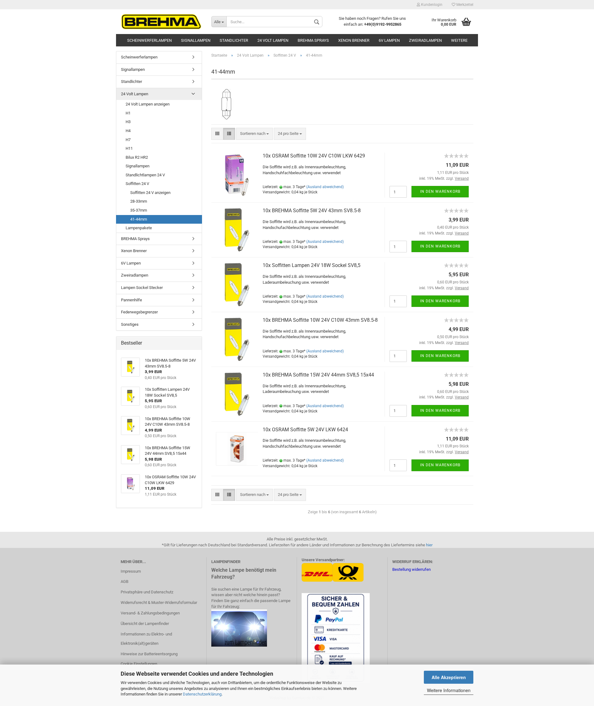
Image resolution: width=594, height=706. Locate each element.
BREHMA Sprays (313, 40)
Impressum (131, 571)
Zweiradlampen (425, 40)
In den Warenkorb (440, 191)
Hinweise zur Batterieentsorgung (149, 654)
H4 (128, 130)
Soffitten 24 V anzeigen (150, 192)
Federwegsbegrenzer (139, 312)
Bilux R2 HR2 (137, 157)
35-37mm (138, 210)
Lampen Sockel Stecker (142, 287)
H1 (128, 113)
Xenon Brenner (353, 40)
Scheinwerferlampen (149, 40)
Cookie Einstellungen (139, 663)
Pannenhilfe (131, 300)
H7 (128, 139)
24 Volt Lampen (272, 40)
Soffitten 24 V (137, 183)
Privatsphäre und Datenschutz (147, 592)
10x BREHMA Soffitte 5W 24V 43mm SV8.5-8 (312, 210)
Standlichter (234, 40)
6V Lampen (389, 40)
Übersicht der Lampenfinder (145, 623)
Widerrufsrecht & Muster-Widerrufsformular (159, 602)
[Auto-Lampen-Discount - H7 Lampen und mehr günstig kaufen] (161, 21)
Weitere (459, 40)
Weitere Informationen (449, 690)
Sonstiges (130, 324)
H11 (129, 148)
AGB (124, 581)
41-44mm (138, 219)
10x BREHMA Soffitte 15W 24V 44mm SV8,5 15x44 (318, 375)
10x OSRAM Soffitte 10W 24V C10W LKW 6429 (314, 156)
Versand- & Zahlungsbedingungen (150, 613)
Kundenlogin (431, 4)
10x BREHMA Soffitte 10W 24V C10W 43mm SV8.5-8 (320, 320)
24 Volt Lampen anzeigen (148, 104)
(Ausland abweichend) (325, 187)
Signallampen (195, 40)
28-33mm (138, 201)
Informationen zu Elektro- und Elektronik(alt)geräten (146, 639)
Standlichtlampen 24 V (145, 175)
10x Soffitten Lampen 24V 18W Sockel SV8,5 (311, 265)
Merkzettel (464, 4)
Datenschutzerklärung (202, 694)
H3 (128, 121)
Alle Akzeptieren (449, 677)
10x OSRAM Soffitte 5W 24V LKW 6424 (305, 430)
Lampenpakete (139, 228)
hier (429, 545)
